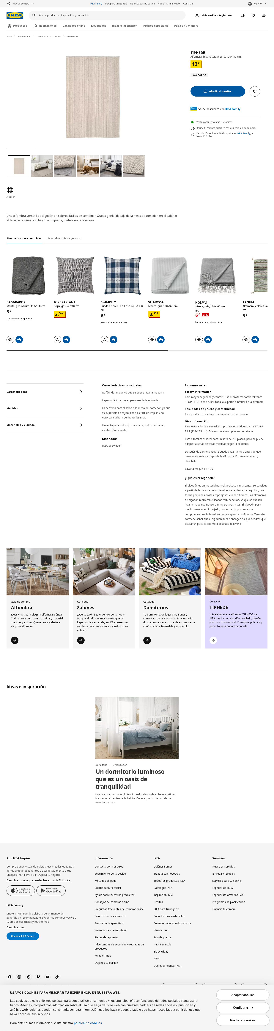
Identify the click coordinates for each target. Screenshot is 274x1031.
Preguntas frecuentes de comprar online (119, 909)
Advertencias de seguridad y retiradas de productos (119, 946)
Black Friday (161, 951)
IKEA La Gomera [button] (20, 3)
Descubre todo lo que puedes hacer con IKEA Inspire (38, 880)
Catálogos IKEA (163, 888)
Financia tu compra (224, 909)
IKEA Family (96, 3)
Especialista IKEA (222, 888)
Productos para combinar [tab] (24, 238)
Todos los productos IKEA (169, 880)
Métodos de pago (105, 880)
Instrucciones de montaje (110, 930)
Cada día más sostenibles (169, 916)
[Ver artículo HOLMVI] (217, 275)
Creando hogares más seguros (172, 923)
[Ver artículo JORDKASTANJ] (75, 275)
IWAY (157, 958)
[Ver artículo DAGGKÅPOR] (28, 275)
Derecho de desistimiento (110, 916)
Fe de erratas (103, 955)
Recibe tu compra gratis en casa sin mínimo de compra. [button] (226, 128)
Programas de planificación (228, 902)
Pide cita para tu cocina (142, 3)
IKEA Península (162, 944)
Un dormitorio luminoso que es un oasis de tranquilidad (130, 778)
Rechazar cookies (243, 1020)
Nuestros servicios (223, 866)
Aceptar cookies (242, 995)
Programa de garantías (109, 923)
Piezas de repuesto (106, 937)
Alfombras (72, 36)
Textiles (57, 36)
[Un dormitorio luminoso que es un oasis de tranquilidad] (136, 728)
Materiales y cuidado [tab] (21, 425)
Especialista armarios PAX (227, 895)
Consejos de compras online (112, 902)
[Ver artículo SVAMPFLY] (122, 275)
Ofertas (158, 902)
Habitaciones (24, 36)
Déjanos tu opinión (106, 962)
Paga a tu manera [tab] (186, 25)
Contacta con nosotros (109, 866)
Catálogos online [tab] (74, 25)
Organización (120, 764)
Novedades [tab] (98, 25)
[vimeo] (38, 977)
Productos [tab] (20, 25)
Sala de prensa (162, 937)
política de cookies (88, 1023)
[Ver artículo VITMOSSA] (170, 275)
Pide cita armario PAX (169, 3)
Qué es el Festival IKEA (167, 965)
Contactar (188, 3)
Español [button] (258, 3)
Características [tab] (17, 391)
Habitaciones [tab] (48, 25)
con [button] (219, 109)
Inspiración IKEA (163, 895)
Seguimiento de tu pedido (110, 873)
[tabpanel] (184, 459)
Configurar (240, 1007)
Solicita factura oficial (108, 888)
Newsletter (160, 930)
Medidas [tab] (12, 408)
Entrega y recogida (223, 873)
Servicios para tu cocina (226, 880)
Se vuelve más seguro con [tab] (64, 238)
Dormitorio (42, 36)
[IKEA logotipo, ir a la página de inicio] (15, 15)
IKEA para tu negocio (116, 3)
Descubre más (15, 927)
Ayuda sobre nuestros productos (115, 895)
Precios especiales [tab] (155, 25)
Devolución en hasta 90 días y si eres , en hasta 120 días (225, 135)
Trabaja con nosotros (167, 873)
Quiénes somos (163, 866)
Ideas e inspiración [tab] (124, 25)
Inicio (9, 36)
